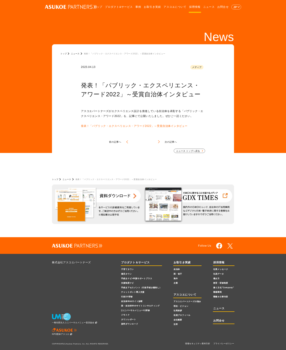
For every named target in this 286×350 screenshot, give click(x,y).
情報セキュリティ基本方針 (197, 343)
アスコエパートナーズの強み (187, 301)
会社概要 (178, 320)
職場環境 (217, 292)
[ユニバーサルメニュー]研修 (135, 310)
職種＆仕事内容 (220, 296)
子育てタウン (127, 269)
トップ (98, 6)
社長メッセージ (220, 269)
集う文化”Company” (223, 287)
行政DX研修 (127, 296)
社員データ (218, 274)
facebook (219, 246)
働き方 (216, 278)
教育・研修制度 (220, 283)
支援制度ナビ (127, 283)
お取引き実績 (152, 6)
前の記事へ (115, 142)
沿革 (176, 324)
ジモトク (125, 315)
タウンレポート (128, 319)
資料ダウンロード (129, 324)
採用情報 (195, 6)
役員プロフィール (182, 315)
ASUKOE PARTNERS (71, 7)
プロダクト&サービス (119, 6)
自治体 (177, 269)
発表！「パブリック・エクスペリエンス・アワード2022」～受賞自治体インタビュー (134, 126)
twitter (230, 246)
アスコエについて (175, 6)
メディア (197, 67)
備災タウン (126, 274)
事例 (138, 6)
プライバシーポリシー (223, 343)
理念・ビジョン (181, 306)
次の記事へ (171, 142)
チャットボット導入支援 (132, 292)
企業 (176, 283)
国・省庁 (178, 274)
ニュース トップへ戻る (188, 151)
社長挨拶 (178, 310)
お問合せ (223, 6)
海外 (176, 278)
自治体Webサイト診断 (132, 301)
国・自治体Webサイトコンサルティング (140, 306)
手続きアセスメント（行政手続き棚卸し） (141, 287)
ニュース (209, 6)
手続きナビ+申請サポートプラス (136, 278)
